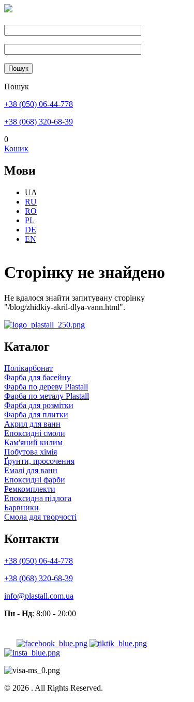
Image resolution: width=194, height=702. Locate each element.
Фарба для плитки (36, 414)
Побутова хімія (30, 451)
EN (30, 239)
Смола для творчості (40, 516)
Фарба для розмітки (38, 405)
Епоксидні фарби (34, 479)
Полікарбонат (28, 368)
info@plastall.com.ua (38, 595)
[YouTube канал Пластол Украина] (9, 643)
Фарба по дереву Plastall (46, 386)
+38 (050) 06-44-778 (38, 104)
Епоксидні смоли (34, 433)
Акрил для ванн (32, 423)
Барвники (21, 507)
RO (31, 211)
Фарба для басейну (37, 377)
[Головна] (8, 9)
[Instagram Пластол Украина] (32, 652)
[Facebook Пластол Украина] (52, 643)
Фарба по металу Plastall (46, 396)
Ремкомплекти (29, 489)
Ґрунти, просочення (39, 461)
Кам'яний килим (33, 442)
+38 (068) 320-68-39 (38, 121)
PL (30, 220)
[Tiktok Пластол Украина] (118, 643)
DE (30, 229)
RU (31, 201)
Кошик (16, 148)
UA (31, 192)
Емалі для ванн (30, 470)
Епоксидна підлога (37, 498)
